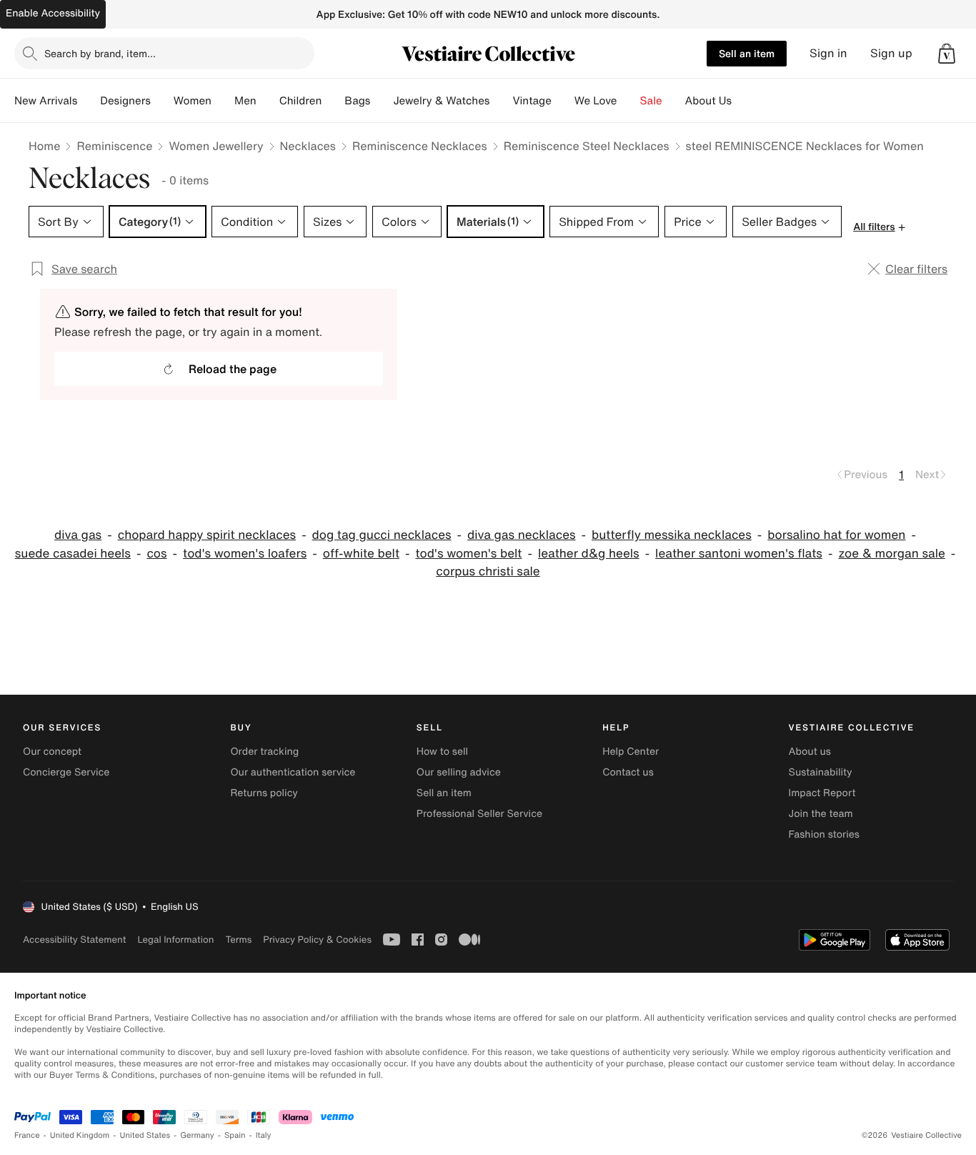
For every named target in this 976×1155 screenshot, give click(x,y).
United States (145, 1135)
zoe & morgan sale (891, 553)
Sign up (891, 53)
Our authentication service (292, 772)
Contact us (628, 772)
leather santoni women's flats (738, 553)
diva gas (77, 535)
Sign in (828, 53)
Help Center (630, 751)
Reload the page (233, 368)
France (27, 1135)
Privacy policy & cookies (317, 939)
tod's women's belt (468, 553)
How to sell (442, 751)
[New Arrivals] (88, 100)
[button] (947, 54)
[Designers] (162, 100)
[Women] (223, 100)
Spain (235, 1135)
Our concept (52, 751)
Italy (264, 1135)
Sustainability (820, 772)
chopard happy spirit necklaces (207, 535)
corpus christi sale (487, 571)
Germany (197, 1135)
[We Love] (628, 100)
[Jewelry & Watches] (501, 100)
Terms (238, 939)
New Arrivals (45, 101)
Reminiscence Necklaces (419, 145)
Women (192, 101)
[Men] (268, 100)
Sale (651, 101)
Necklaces (308, 145)
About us (810, 751)
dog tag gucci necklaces (382, 535)
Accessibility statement (74, 939)
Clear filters (916, 268)
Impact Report (822, 792)
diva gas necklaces (521, 535)
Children (300, 101)
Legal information (175, 939)
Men (245, 101)
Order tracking (264, 751)
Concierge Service (66, 772)
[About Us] (743, 100)
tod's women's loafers (245, 553)
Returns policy (263, 792)
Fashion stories (824, 834)
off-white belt (361, 553)
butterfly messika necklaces (672, 535)
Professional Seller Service (479, 813)
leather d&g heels (588, 553)
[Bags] (381, 100)
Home (44, 145)
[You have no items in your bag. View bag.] (947, 54)
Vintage (531, 101)
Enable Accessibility (53, 13)
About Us (708, 101)
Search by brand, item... (100, 53)
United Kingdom (80, 1135)
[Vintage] (563, 100)
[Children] (333, 100)
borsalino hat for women (836, 535)
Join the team (821, 813)
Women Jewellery (216, 145)
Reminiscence (114, 145)
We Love (595, 101)
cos (156, 553)
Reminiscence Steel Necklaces (586, 145)
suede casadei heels (73, 553)
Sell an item (747, 53)
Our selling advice (459, 772)
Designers (125, 101)
